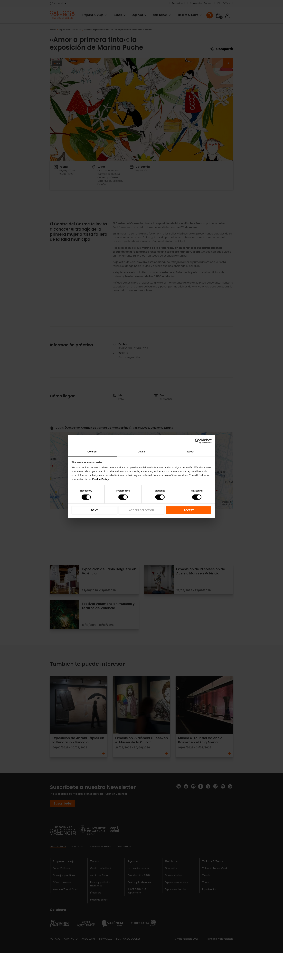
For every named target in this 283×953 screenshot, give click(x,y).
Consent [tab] (92, 451)
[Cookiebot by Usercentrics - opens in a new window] (197, 440)
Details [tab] (142, 451)
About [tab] (190, 451)
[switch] (123, 497)
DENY (94, 510)
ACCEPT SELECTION (141, 510)
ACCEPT (189, 510)
